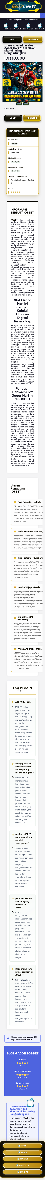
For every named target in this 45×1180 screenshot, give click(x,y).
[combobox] (20, 15)
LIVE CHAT (24, 1173)
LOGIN (12, 39)
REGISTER (33, 39)
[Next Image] (40, 82)
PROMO (24, 1145)
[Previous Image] (4, 82)
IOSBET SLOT (24, 1166)
